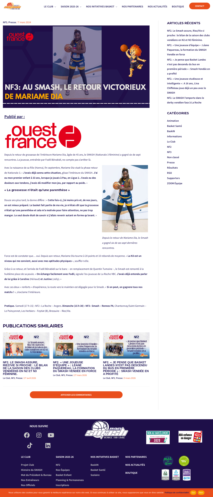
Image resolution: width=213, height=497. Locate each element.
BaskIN (171, 131)
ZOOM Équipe (174, 183)
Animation (173, 120)
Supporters (173, 178)
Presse (12, 22)
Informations (174, 136)
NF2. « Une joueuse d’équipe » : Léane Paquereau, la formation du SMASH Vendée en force (74, 367)
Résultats (172, 167)
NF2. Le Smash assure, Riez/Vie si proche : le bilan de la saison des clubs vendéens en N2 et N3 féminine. (25, 368)
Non (201, 492)
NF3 (5, 22)
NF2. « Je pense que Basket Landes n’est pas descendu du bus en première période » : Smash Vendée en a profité (126, 368)
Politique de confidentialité (177, 492)
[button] (54, 6)
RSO (169, 173)
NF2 (13, 378)
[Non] (209, 492)
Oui (193, 492)
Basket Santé (174, 126)
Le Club (6, 378)
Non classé (173, 157)
